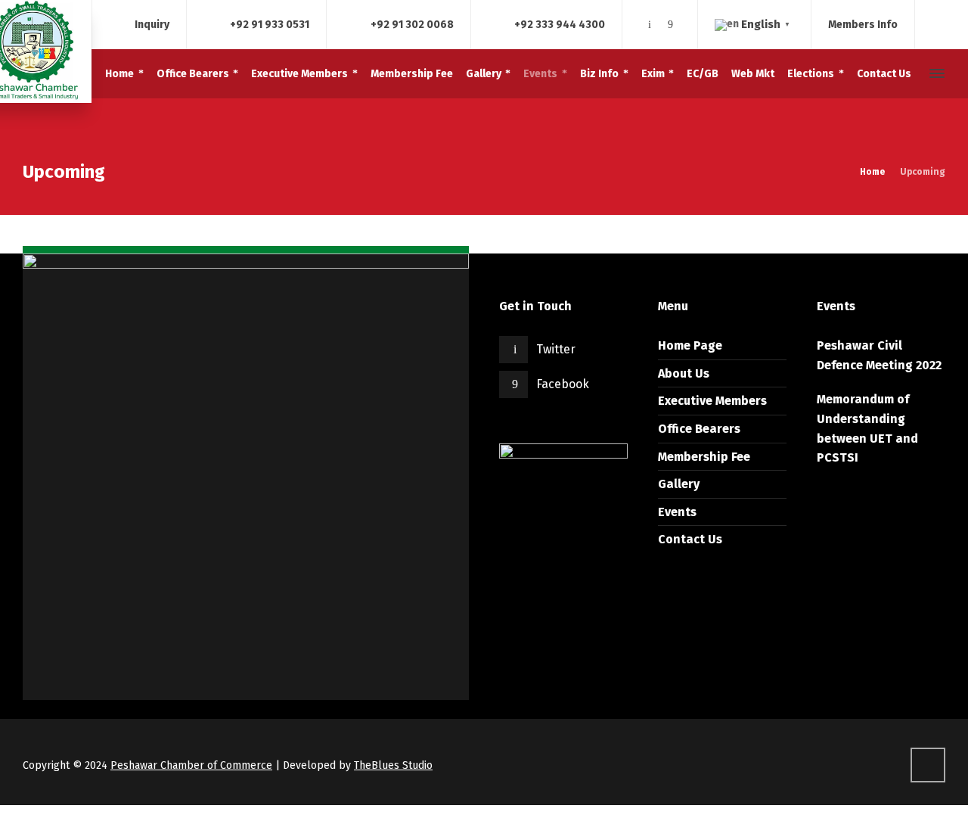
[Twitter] (649, 24)
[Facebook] (670, 24)
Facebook (562, 384)
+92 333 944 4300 (559, 23)
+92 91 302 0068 (412, 23)
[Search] (910, 73)
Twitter (556, 349)
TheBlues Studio (393, 765)
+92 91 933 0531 (269, 23)
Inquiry (152, 23)
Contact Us (690, 539)
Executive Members (712, 400)
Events (677, 512)
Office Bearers (699, 428)
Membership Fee (704, 456)
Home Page (690, 345)
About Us (683, 373)
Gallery (679, 484)
